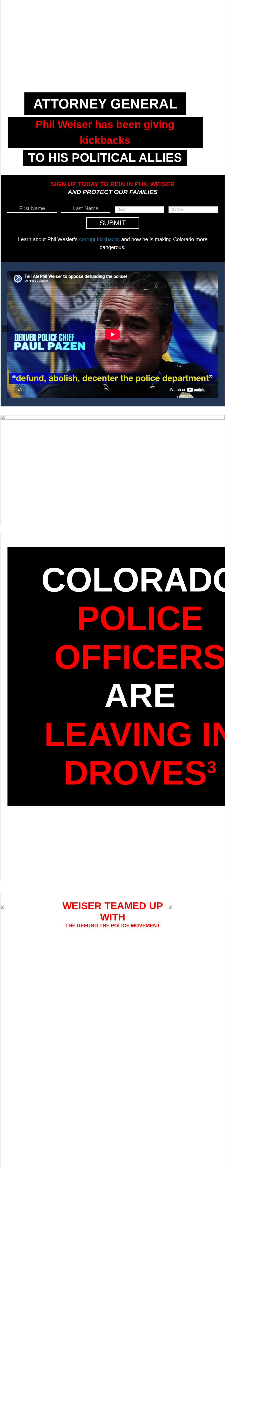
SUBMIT (112, 223)
